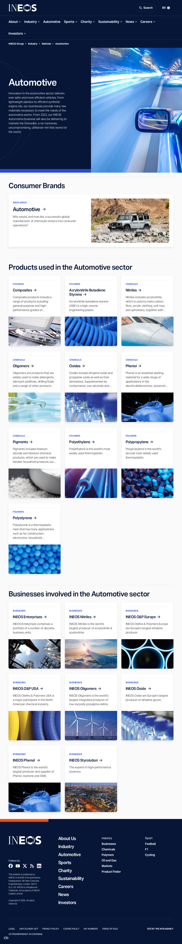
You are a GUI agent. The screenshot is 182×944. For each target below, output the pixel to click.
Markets (46, 43)
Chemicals (108, 849)
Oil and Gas (109, 860)
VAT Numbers (91, 929)
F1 (146, 849)
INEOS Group (16, 43)
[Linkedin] (39, 866)
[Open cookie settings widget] (6, 938)
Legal (12, 929)
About (13, 22)
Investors (16, 33)
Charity (86, 22)
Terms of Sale (110, 929)
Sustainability (108, 22)
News (130, 22)
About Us (67, 838)
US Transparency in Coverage (25, 934)
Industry (30, 22)
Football (150, 844)
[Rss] (32, 866)
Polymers (108, 855)
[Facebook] (11, 866)
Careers (146, 22)
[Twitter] (25, 866)
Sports (69, 22)
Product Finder (111, 871)
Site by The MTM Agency (160, 929)
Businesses (109, 844)
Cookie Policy (71, 929)
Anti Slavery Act (28, 929)
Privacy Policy (50, 929)
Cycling (150, 855)
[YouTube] (18, 866)
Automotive (51, 22)
